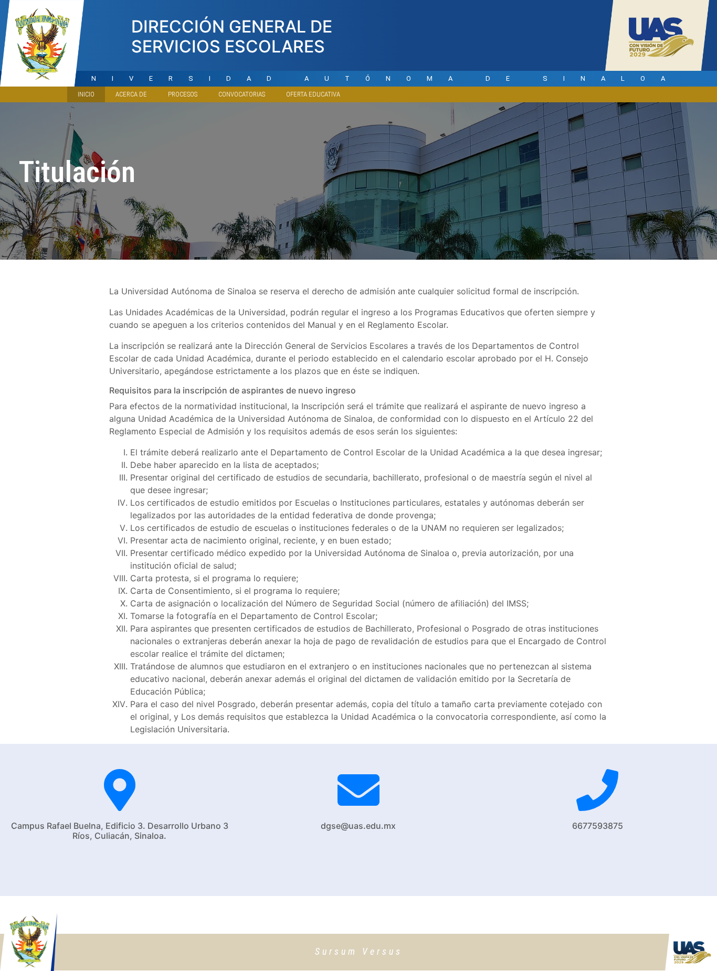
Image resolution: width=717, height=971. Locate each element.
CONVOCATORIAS (241, 94)
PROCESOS (182, 94)
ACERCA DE (131, 94)
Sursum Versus (359, 951)
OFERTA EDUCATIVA (313, 94)
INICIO (91, 94)
